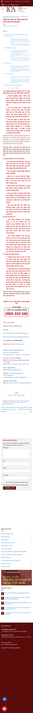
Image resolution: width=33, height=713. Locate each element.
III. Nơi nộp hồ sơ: (8, 63)
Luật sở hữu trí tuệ (6, 563)
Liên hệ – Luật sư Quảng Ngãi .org (13, 350)
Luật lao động (5, 539)
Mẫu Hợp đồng (5, 536)
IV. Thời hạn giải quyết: (9, 73)
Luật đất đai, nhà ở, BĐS (8, 542)
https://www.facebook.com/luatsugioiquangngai (16, 337)
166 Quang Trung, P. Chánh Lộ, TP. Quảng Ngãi (17, 354)
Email (5, 468)
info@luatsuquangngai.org (14, 369)
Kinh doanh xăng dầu (8, 16)
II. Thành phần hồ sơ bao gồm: (10, 47)
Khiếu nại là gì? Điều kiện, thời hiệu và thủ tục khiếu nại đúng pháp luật (17, 598)
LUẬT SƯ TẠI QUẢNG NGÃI (11, 352)
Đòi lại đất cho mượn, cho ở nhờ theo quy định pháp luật (18, 613)
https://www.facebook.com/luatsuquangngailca (15, 333)
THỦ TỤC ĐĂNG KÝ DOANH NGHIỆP (11, 554)
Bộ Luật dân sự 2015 (7, 545)
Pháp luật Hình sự (6, 557)
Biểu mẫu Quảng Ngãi (7, 533)
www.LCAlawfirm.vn (8, 375)
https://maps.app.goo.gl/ (17, 344)
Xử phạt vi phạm (5, 566)
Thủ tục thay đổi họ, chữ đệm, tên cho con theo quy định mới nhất (18, 608)
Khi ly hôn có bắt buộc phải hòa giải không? (17, 593)
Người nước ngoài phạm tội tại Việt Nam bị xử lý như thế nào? (18, 603)
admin (16, 26)
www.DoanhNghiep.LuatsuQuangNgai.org (14, 377)
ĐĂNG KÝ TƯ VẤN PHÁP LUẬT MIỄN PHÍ (13, 85)
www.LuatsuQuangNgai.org (15, 373)
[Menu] (2, 9)
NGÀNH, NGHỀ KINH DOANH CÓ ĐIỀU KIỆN (16, 17)
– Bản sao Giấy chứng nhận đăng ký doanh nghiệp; (17, 52)
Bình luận (6, 447)
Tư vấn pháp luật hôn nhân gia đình (11, 560)
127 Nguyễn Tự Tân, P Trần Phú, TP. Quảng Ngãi (14, 631)
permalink (11, 404)
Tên (4, 461)
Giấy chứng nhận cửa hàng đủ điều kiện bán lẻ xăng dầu (24, 409)
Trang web (6, 475)
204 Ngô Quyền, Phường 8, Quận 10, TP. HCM (16, 364)
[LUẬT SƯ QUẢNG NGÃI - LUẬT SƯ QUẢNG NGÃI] (16, 9)
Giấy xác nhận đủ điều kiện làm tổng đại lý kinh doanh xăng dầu (8, 409)
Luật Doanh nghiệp (19, 16)
